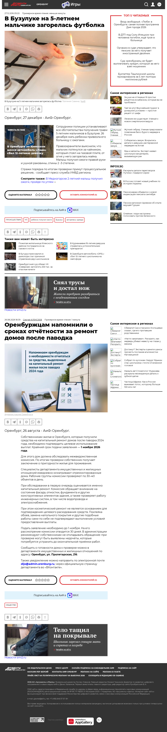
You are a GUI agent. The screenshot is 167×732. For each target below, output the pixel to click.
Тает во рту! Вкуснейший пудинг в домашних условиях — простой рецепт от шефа (141, 110)
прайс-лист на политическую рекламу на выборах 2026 (56, 676)
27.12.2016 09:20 (12, 13)
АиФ (83, 101)
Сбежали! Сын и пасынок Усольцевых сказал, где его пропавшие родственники (143, 330)
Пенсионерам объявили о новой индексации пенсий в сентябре (140, 193)
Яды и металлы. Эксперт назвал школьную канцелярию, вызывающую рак (140, 154)
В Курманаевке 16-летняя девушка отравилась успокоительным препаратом (87, 246)
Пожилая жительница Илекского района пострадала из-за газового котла (36, 246)
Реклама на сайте (90, 672)
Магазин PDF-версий (37, 672)
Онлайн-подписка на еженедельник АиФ (93, 668)
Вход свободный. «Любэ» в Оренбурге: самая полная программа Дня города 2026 (136, 24)
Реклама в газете (112, 672)
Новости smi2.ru (15, 309)
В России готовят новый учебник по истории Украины (141, 182)
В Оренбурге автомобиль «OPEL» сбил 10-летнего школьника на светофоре (87, 256)
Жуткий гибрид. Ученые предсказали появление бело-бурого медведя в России (143, 132)
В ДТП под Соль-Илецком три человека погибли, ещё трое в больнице (136, 37)
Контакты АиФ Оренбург (64, 672)
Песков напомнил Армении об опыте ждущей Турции (142, 204)
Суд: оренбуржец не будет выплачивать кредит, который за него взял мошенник (136, 64)
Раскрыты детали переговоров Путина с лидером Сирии (139, 171)
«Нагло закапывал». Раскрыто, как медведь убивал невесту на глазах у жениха (142, 341)
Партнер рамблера (55, 720)
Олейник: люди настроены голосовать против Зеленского (139, 215)
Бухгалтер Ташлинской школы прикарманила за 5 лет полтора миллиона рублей (136, 77)
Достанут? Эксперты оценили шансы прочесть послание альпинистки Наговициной (143, 352)
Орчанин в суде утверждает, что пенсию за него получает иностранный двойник (136, 51)
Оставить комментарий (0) (83, 195)
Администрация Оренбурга (19, 414)
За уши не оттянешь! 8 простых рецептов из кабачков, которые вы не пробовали (143, 100)
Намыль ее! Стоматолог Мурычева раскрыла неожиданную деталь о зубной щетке (141, 373)
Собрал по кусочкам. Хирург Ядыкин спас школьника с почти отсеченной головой (143, 363)
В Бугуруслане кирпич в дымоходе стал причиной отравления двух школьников (34, 256)
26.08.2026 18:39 (12, 319)
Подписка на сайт (127, 668)
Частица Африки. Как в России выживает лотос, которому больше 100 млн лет (142, 384)
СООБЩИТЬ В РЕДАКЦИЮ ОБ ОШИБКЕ (106, 676)
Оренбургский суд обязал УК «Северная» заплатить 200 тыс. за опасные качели (36, 267)
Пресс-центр (61, 668)
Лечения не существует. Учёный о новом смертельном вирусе (141, 120)
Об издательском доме (39, 668)
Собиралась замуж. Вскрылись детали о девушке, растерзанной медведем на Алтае (141, 143)
